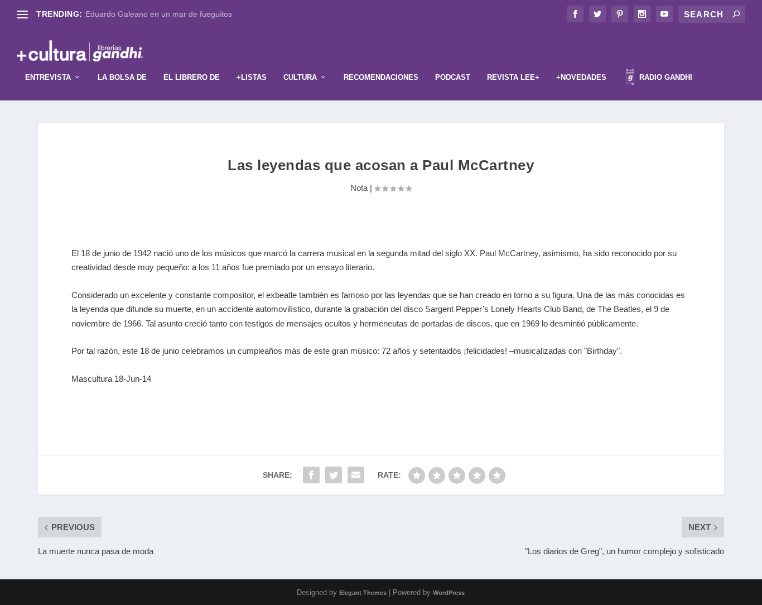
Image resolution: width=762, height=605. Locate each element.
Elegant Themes (363, 592)
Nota (359, 188)
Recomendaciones (381, 77)
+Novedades (581, 77)
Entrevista (48, 77)
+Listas (252, 77)
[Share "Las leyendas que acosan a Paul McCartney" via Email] (356, 475)
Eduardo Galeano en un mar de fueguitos (158, 13)
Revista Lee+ (513, 77)
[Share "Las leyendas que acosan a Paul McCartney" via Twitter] (333, 475)
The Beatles (619, 309)
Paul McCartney (509, 253)
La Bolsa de (122, 77)
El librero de (191, 77)
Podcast (452, 77)
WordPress (449, 592)
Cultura (300, 77)
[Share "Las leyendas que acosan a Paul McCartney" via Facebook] (311, 475)
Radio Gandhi (664, 77)
